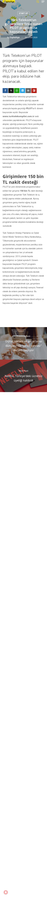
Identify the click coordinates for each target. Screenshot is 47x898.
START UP (23, 13)
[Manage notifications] (6, 892)
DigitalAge (15, 37)
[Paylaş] (5, 90)
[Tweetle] (11, 90)
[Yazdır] (28, 90)
